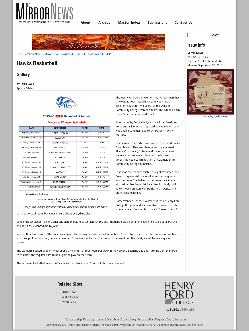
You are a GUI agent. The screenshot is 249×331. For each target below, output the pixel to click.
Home (20, 54)
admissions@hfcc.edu (173, 324)
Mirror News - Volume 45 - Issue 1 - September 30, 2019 (78, 54)
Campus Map (74, 319)
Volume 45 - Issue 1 (199, 57)
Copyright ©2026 (56, 324)
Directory (88, 319)
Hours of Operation (107, 319)
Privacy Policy (128, 319)
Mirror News (34, 54)
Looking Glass (69, 296)
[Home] (44, 24)
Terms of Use (146, 319)
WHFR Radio (68, 301)
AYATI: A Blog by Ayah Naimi (210, 116)
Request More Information (171, 319)
